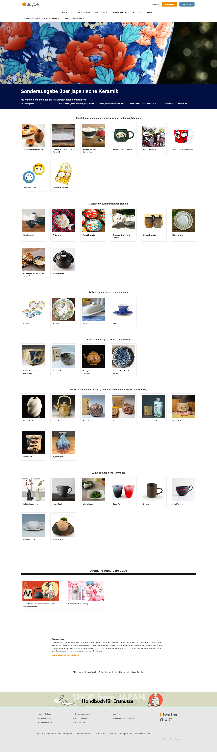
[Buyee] (30, 4)
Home (26, 19)
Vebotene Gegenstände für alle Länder (65, 655)
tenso (180, 739)
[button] (158, 4)
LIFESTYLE (136, 12)
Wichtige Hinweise (45, 722)
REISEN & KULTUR (120, 12)
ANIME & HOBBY (84, 12)
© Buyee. (165, 739)
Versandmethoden (45, 718)
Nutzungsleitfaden (45, 714)
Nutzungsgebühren (82, 714)
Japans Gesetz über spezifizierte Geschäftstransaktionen (129, 734)
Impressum (39, 734)
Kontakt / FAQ (80, 722)
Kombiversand (81, 718)
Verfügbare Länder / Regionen (124, 718)
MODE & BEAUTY (102, 12)
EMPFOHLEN (150, 12)
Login (188, 4)
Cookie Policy (100, 734)
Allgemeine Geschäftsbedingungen (59, 734)
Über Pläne (117, 714)
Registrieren (169, 4)
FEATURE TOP (68, 12)
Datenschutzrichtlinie (83, 734)
